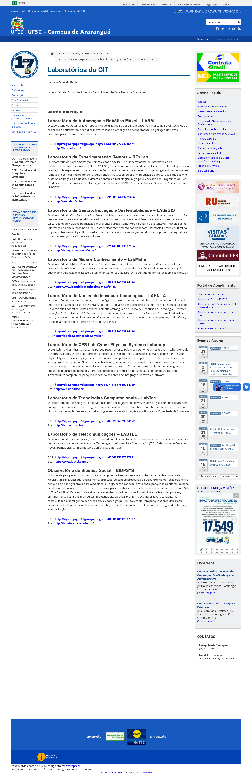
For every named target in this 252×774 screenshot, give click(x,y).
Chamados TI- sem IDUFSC (212, 299)
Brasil (22, 3)
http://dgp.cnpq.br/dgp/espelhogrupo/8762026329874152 (95, 421)
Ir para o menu (39, 11)
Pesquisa (16, 105)
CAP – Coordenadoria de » (24, 162)
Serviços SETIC (206, 170)
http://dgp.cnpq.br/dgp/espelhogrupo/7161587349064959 (95, 384)
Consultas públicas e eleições (23, 125)
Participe (166, 4)
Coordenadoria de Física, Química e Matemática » (22, 322)
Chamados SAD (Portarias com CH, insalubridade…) (217, 305)
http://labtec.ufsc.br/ (68, 425)
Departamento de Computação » (23, 291)
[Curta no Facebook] (217, 28)
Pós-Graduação (20, 100)
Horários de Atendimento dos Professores (214, 122)
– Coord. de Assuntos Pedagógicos (22, 242)
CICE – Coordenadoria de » (24, 185)
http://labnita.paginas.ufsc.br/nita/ (78, 335)
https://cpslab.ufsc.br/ (69, 389)
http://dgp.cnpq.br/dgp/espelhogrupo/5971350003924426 (95, 282)
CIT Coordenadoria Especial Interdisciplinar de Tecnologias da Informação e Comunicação (106, 59)
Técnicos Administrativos (212, 153)
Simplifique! (128, 4)
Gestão (202, 101)
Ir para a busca (57, 11)
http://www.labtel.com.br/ (72, 461)
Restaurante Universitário (212, 111)
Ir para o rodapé (76, 11)
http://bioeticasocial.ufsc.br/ (74, 523)
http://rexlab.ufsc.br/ (68, 201)
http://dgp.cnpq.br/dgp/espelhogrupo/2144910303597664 (95, 246)
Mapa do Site (231, 11)
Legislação (211, 4)
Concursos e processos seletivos (23, 116)
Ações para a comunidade (212, 106)
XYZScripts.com (144, 772)
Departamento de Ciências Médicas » (24, 283)
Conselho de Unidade (24, 229)
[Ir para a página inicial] (51, 54)
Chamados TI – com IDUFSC (213, 294)
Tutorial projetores (208, 166)
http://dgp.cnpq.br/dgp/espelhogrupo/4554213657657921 (95, 457)
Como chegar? (206, 593)
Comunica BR (148, 4)
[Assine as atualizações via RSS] (239, 28)
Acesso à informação (188, 4)
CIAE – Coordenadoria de (24, 173)
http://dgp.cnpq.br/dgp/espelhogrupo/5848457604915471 (95, 144)
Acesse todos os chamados (213, 328)
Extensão (16, 110)
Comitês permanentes (24, 131)
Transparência (206, 116)
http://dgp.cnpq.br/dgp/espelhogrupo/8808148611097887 (95, 519)
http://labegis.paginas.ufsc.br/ (75, 250)
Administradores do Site (228, 39)
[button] (208, 476)
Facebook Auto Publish (111, 772)
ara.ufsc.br (17, 85)
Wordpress (73, 766)
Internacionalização (209, 143)
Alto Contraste (212, 11)
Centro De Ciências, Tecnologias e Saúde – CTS (83, 53)
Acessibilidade (193, 11)
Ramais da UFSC (207, 138)
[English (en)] (180, 11)
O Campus (17, 90)
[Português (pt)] (176, 11)
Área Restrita (204, 39)
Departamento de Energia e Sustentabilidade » (23, 309)
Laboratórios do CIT (78, 69)
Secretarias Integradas (24, 262)
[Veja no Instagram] (233, 28)
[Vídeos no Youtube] (228, 28)
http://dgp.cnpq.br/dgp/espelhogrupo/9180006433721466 (95, 197)
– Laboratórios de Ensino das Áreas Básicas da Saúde (24, 254)
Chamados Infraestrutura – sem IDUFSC (216, 321)
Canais (227, 4)
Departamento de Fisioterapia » (23, 299)
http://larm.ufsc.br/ (67, 148)
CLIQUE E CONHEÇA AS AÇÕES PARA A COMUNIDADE (216, 489)
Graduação (17, 95)
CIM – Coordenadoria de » (23, 196)
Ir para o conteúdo (20, 11)
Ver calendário (228, 476)
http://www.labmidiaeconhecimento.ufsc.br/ (85, 286)
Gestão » (16, 234)
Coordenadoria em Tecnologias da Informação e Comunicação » (24, 271)
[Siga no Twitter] (222, 28)
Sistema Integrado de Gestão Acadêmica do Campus (214, 159)
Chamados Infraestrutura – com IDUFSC (216, 313)
